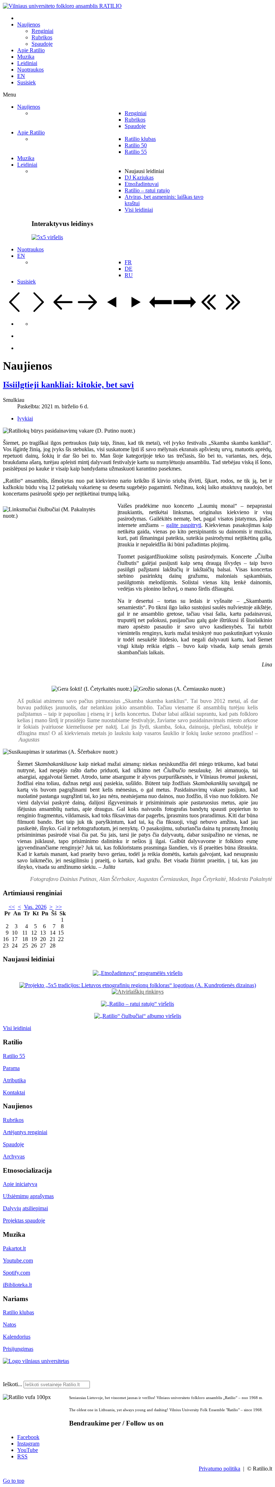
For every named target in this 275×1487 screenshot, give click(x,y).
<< (12, 907)
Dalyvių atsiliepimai (25, 1208)
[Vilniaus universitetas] (36, 1361)
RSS (22, 1456)
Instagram (28, 1444)
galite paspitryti (183, 525)
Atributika (14, 1080)
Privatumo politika (219, 1469)
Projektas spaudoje (24, 1220)
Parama (11, 1068)
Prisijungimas (18, 1349)
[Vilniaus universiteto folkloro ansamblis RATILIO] (62, 6)
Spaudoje (13, 1144)
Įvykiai (25, 418)
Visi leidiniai (17, 1028)
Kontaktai (14, 1092)
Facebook (28, 1437)
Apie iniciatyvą (20, 1184)
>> (59, 907)
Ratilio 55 (14, 1056)
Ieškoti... (12, 1384)
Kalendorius (16, 1337)
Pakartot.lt (14, 1248)
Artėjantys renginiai (25, 1132)
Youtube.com (18, 1260)
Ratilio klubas (18, 1312)
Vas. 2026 (35, 907)
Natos (9, 1324)
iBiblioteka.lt (17, 1285)
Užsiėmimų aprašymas (28, 1196)
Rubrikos (13, 1120)
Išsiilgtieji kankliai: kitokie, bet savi (68, 384)
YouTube (27, 1450)
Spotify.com (16, 1273)
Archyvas (14, 1156)
